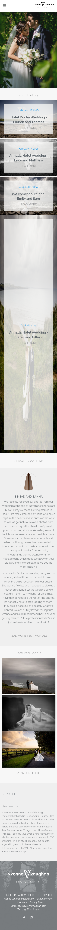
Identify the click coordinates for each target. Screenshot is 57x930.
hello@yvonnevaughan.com (32, 906)
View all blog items (29, 461)
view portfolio (28, 773)
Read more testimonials (28, 635)
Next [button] (51, 44)
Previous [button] (5, 44)
